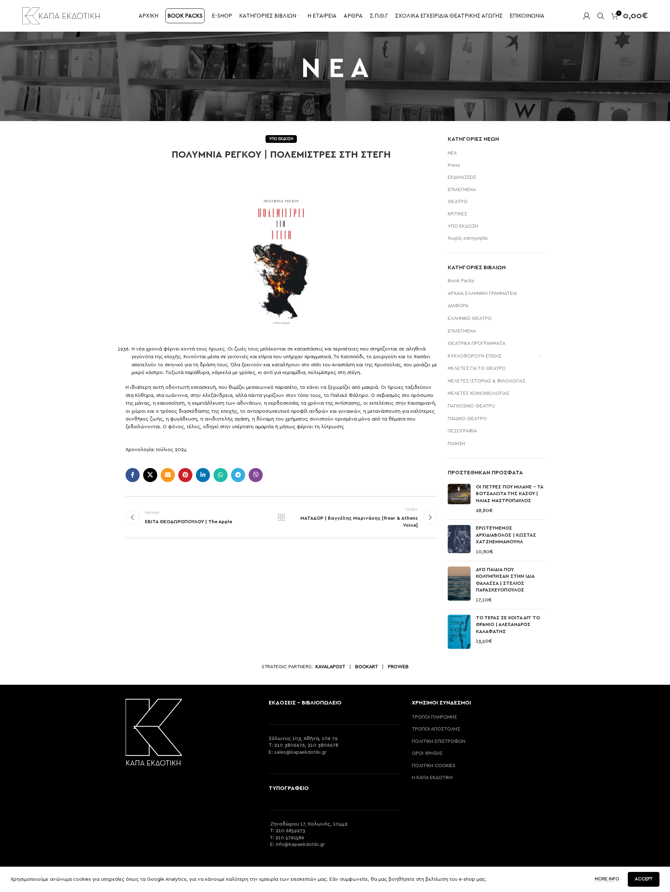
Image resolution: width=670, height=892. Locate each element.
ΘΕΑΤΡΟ (457, 201)
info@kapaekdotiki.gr (300, 844)
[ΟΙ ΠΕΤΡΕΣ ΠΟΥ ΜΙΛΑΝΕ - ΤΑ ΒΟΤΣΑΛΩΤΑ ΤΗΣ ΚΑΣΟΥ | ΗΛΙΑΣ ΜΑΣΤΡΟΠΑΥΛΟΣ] (459, 499)
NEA (452, 153)
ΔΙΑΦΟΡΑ (458, 305)
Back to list (281, 517)
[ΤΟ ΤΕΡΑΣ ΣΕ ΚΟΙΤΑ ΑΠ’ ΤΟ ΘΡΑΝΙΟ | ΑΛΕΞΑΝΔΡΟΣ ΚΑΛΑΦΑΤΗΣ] (459, 632)
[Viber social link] (256, 475)
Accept (643, 879)
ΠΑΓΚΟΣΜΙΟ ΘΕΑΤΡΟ (471, 406)
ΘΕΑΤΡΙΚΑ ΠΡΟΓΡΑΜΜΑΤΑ (476, 343)
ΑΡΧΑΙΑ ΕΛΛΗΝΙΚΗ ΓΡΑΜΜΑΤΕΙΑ (482, 293)
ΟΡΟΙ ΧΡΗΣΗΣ (427, 753)
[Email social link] (168, 475)
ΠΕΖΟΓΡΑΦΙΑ (462, 431)
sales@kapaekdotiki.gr (300, 752)
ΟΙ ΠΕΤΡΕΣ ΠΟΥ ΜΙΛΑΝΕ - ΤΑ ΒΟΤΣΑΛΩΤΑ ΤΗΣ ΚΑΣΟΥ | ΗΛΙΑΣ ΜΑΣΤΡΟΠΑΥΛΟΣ (509, 494)
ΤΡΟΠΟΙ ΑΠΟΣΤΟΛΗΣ (436, 729)
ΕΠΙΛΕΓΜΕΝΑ (462, 189)
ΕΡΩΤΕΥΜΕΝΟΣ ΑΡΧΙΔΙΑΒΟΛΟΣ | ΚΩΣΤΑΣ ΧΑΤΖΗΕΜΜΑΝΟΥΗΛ (506, 535)
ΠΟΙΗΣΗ (456, 443)
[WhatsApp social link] (220, 475)
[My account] (587, 16)
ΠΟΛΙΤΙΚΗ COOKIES (433, 765)
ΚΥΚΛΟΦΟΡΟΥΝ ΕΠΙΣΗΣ (475, 356)
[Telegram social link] (238, 475)
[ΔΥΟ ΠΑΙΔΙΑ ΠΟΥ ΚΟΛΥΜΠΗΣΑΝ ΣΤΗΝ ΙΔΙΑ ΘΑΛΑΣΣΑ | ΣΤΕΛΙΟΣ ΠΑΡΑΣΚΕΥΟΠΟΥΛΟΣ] (459, 585)
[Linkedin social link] (203, 475)
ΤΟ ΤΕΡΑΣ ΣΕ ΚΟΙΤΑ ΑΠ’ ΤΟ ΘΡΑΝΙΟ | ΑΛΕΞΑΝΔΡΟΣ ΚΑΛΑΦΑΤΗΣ (508, 624)
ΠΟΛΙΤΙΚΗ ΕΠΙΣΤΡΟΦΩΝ (438, 741)
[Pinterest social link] (185, 475)
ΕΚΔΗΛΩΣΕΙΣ (462, 177)
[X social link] (150, 475)
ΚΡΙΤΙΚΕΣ (457, 213)
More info (608, 879)
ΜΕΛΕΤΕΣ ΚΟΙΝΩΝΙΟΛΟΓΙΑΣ (478, 393)
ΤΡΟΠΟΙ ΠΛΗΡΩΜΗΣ (434, 717)
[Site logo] (61, 15)
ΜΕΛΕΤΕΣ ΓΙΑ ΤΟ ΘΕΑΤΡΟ (477, 368)
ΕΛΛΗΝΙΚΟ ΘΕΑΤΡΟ (470, 318)
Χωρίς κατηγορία (467, 238)
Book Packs (461, 280)
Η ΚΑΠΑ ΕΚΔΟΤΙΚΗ (432, 777)
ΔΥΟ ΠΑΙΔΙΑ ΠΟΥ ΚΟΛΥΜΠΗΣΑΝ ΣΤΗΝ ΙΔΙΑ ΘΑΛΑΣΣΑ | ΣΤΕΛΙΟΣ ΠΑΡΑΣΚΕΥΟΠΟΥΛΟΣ (505, 580)
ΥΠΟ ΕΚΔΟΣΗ (281, 139)
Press (454, 165)
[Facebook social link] (133, 475)
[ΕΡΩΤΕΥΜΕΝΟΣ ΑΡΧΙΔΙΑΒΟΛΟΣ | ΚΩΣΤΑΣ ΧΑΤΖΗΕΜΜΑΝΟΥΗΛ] (459, 540)
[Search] (601, 16)
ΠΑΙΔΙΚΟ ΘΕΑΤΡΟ (467, 418)
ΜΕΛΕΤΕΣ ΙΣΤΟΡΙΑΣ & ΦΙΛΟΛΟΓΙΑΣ (486, 381)
